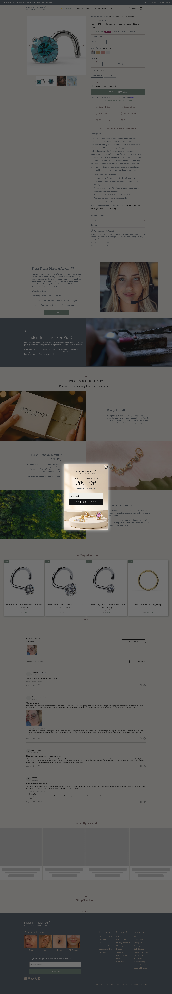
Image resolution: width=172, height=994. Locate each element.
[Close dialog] (106, 467)
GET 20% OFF (86, 502)
